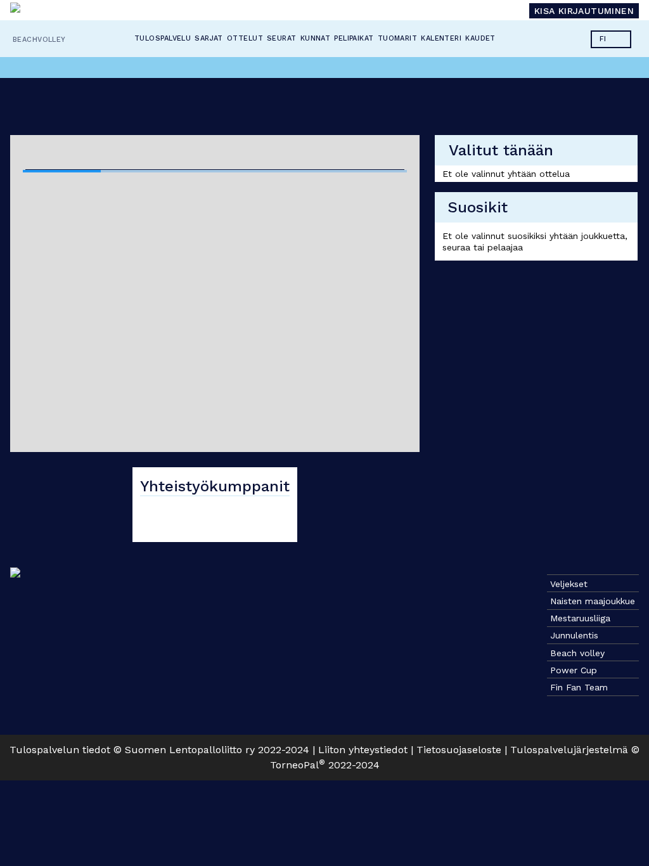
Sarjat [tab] (209, 38)
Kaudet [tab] (481, 38)
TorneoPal (297, 765)
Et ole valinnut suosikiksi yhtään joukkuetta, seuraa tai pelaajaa (534, 241)
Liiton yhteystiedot (363, 750)
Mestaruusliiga (580, 618)
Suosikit (477, 207)
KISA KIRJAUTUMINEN (584, 11)
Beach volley (577, 653)
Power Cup (573, 670)
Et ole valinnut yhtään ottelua (506, 174)
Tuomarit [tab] (398, 38)
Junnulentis (574, 635)
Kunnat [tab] (315, 38)
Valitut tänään (501, 150)
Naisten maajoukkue (592, 601)
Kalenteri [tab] (441, 38)
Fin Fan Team (579, 687)
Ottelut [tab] (245, 38)
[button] (611, 39)
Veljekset (569, 584)
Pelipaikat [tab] (354, 38)
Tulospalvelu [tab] (162, 38)
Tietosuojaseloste (458, 750)
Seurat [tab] (282, 38)
